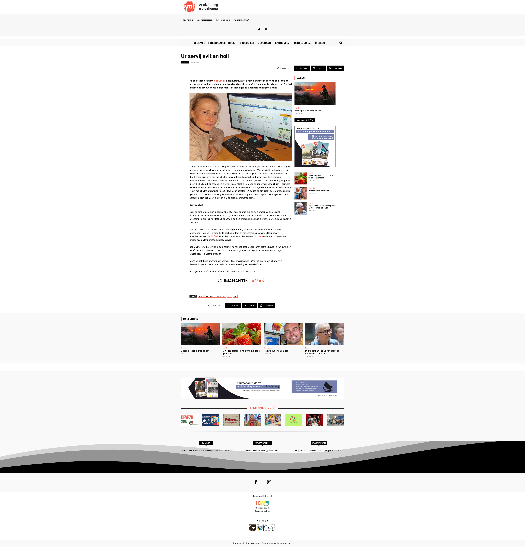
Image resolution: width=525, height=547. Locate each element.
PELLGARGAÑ (319, 443)
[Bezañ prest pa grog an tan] (315, 93)
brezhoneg (210, 296)
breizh (201, 296)
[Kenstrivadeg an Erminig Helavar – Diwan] (335, 420)
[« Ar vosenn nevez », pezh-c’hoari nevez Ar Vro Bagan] (314, 420)
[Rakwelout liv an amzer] (300, 193)
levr (235, 296)
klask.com (221, 296)
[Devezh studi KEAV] (189, 420)
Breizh (185, 62)
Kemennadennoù (262, 408)
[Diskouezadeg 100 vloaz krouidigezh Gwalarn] (231, 420)
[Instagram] (266, 30)
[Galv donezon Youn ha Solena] (293, 420)
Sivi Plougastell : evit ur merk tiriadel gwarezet (321, 177)
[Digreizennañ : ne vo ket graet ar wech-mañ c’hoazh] (300, 208)
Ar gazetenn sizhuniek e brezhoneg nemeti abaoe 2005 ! (206, 450)
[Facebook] (259, 30)
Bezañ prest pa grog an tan (307, 111)
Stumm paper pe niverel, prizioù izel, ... (262, 450)
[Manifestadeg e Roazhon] (273, 420)
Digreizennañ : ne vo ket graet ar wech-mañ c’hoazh (322, 207)
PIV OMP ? (206, 443)
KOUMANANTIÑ (262, 443)
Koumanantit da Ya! (304, 120)
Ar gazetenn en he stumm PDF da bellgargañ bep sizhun (319, 450)
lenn (229, 296)
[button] (340, 42)
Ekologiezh (313, 188)
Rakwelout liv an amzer (319, 191)
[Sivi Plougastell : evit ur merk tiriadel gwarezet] (300, 178)
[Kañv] (252, 420)
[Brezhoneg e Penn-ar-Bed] (210, 420)
